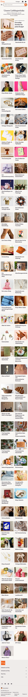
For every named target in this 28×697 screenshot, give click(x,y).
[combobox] (13, 4)
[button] (4, 688)
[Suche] (25, 4)
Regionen (24, 694)
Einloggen (18, 1)
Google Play (15, 681)
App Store (5, 681)
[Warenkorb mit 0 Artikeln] (25, 1)
